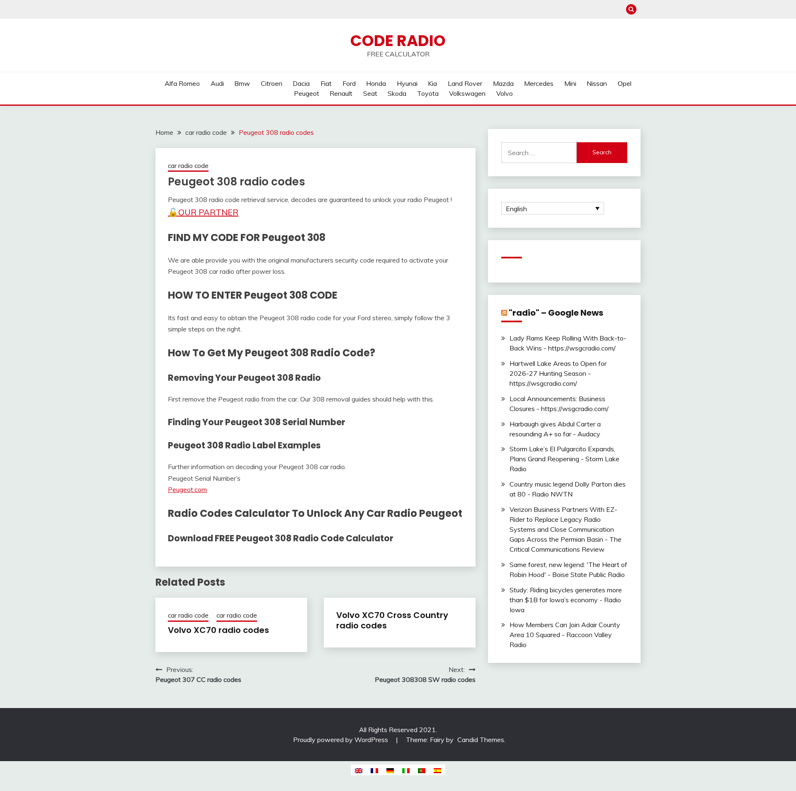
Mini (570, 83)
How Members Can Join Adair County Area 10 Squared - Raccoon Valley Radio (565, 635)
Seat (370, 93)
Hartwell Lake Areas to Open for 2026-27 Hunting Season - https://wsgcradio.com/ (558, 373)
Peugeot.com (187, 489)
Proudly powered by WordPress (341, 739)
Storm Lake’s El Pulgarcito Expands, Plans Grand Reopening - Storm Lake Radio (564, 459)
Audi (217, 83)
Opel (624, 83)
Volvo (504, 93)
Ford (349, 83)
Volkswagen (467, 93)
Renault (341, 93)
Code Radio (398, 40)
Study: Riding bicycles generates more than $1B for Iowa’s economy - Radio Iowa (566, 600)
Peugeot (306, 93)
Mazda (503, 83)
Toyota (428, 93)
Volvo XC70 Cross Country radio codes (392, 620)
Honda (376, 83)
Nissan (597, 83)
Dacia (301, 83)
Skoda (397, 93)
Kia (432, 83)
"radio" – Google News (556, 313)
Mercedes (538, 83)
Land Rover (465, 83)
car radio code (188, 166)
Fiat (326, 83)
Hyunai (407, 83)
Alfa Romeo (182, 83)
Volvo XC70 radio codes (218, 630)
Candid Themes (480, 739)
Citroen (271, 83)
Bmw (242, 83)
